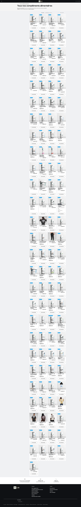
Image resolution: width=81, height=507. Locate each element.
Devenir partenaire (35, 492)
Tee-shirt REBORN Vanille (52, 422)
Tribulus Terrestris (33, 438)
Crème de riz (51, 138)
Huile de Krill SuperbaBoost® (52, 225)
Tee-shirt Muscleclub (60, 406)
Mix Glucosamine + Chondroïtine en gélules (33, 292)
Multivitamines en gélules (42, 308)
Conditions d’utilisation (39, 504)
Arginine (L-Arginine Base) (43, 23)
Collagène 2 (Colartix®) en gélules (60, 90)
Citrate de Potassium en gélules (42, 74)
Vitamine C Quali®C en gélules (52, 438)
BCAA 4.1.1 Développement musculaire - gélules (33, 40)
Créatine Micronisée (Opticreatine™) (42, 139)
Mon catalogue (52, 492)
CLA (31, 89)
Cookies (33, 495)
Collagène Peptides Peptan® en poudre (33, 122)
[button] (1, 1)
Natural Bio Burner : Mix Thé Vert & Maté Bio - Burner (33, 342)
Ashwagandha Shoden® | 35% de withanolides (52, 24)
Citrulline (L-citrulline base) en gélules (52, 74)
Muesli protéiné (60, 291)
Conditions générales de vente (37, 489)
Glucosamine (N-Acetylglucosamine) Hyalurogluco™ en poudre (52, 189)
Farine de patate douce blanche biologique (42, 172)
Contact (51, 490)
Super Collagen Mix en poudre (43, 406)
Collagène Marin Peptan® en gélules (43, 106)
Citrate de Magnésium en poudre (32, 74)
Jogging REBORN (52, 241)
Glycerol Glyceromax (51, 206)
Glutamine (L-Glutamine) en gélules (60, 189)
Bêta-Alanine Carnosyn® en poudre (60, 40)
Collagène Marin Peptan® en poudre (52, 106)
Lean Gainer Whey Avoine (43, 258)
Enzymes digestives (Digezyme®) (61, 155)
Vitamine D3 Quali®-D (61, 438)
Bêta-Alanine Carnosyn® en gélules (51, 40)
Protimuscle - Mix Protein (52, 374)
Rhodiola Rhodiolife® (41, 390)
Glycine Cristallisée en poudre (33, 225)
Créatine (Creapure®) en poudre (33, 139)
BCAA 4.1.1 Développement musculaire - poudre (42, 40)
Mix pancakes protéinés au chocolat (42, 292)
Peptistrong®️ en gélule (33, 357)
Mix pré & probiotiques (51, 291)
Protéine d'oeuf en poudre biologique (33, 374)
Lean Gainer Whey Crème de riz (52, 258)
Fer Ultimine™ (60, 171)
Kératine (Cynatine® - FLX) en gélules (61, 242)
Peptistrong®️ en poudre (43, 357)
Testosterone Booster (60, 422)
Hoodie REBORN (42, 225)
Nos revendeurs (34, 493)
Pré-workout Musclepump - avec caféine (52, 358)
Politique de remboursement (33, 504)
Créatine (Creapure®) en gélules (60, 123)
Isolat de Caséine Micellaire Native (33, 242)
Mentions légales (35, 490)
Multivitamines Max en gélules (52, 308)
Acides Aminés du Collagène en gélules (33, 24)
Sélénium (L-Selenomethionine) (52, 390)
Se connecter (34, 27)
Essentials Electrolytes (32, 172)
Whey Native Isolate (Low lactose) (52, 454)
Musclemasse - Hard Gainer (60, 308)
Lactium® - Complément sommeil (32, 259)
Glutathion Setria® (43, 205)
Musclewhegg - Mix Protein (33, 324)
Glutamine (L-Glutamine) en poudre (32, 206)
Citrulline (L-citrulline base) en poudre (61, 74)
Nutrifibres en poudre (42, 341)
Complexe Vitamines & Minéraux (52, 122)
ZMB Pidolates (32, 470)
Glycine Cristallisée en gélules (61, 206)
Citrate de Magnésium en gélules (60, 57)
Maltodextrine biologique (42, 275)
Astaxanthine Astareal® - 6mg (61, 23)
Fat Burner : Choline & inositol (52, 172)
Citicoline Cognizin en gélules (52, 57)
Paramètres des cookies (36, 496)
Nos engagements (35, 488)
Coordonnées (27, 504)
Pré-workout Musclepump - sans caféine (61, 358)
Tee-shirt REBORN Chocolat (43, 422)
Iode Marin (60, 225)
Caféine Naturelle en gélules (33, 57)
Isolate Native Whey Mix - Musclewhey (43, 242)
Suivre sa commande (54, 489)
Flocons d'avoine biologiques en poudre (42, 189)
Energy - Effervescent (51, 155)
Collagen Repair (51, 89)
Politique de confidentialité (10, 504)
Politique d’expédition (45, 504)
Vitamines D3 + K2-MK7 (33, 454)
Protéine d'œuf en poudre (43, 374)
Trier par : (42, 12)
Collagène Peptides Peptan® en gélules (61, 106)
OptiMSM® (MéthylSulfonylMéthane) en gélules (61, 342)
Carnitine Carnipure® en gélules (42, 57)
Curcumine (60, 138)
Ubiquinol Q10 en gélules (42, 438)
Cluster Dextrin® (42, 89)
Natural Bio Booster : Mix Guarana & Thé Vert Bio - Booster (61, 325)
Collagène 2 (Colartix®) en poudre (32, 107)
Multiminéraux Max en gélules (33, 308)
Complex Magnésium (41, 122)
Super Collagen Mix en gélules (33, 406)
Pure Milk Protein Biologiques (33, 390)
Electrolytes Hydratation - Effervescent (42, 156)
